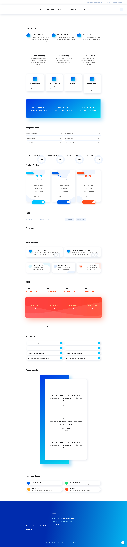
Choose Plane (37, 202)
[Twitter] (8, 2)
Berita (59, 9)
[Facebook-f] (11, 2)
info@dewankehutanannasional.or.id (63, 521)
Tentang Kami (50, 9)
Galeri (84, 9)
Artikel (65, 9)
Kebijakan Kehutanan (75, 9)
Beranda (42, 9)
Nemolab (70, 543)
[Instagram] (6, 2)
